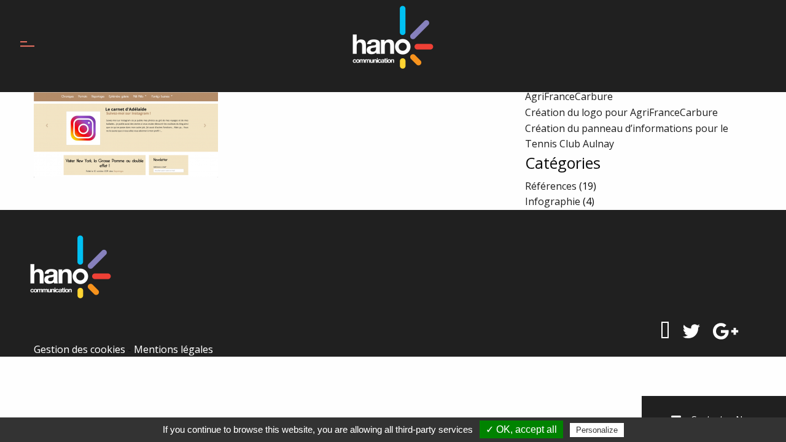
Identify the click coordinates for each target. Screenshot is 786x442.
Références (551, 186)
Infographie (552, 201)
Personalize (597, 430)
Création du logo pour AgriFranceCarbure (621, 112)
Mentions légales (173, 349)
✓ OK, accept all (521, 429)
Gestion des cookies (79, 349)
